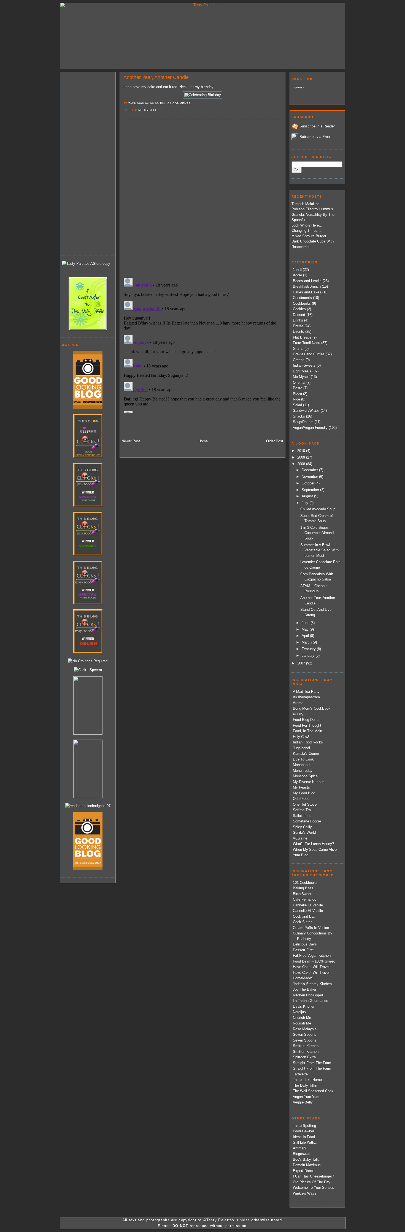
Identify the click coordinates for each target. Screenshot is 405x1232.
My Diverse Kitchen (308, 782)
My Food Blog (304, 793)
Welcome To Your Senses (313, 1187)
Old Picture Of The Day (311, 1182)
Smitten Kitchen (305, 1046)
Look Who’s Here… (306, 225)
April (306, 636)
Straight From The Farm (312, 1063)
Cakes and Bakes (307, 292)
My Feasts (301, 787)
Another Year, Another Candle (156, 77)
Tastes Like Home (307, 1080)
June (306, 623)
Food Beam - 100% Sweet (314, 961)
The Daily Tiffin (305, 1085)
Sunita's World (304, 832)
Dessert (299, 315)
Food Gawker (303, 1131)
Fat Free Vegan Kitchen (312, 955)
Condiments (302, 298)
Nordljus (299, 1012)
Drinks (298, 320)
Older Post (274, 441)
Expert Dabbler (305, 1171)
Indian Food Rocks (308, 742)
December (310, 470)
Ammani (299, 1148)
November (310, 477)
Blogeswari (301, 1154)
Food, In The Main (307, 731)
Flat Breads (302, 337)
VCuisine (300, 838)
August (308, 496)
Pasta (297, 388)
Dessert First (303, 950)
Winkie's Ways (304, 1193)
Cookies (299, 309)
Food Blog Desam (307, 720)
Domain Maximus (307, 1165)
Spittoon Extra (304, 1057)
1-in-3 (297, 270)
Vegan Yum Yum (306, 1097)
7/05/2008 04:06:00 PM (146, 103)
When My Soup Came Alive (315, 849)
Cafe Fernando (304, 899)
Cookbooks (302, 303)
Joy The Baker (304, 989)
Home (203, 441)
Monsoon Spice (305, 776)
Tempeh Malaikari (305, 204)
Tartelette (300, 1074)
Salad (297, 405)
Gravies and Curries (309, 354)
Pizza (297, 394)
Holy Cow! (301, 737)
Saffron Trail (302, 810)
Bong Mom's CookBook (311, 708)
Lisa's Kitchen (304, 1006)
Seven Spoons (304, 1034)
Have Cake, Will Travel (311, 967)
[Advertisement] (84, 165)
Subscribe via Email (315, 137)
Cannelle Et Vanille (308, 905)
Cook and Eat (304, 916)
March (307, 642)
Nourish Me (302, 1018)
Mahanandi (301, 765)
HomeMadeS (303, 978)
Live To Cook (303, 759)
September (311, 490)
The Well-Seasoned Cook (313, 1091)
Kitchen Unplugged (308, 995)
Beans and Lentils (307, 281)
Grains (298, 349)
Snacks (299, 416)
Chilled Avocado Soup (317, 509)
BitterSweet (302, 894)
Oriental (299, 382)
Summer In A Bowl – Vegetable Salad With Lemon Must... (319, 550)
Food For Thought (307, 725)
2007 (301, 663)
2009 (301, 457)
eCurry (298, 714)
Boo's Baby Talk (306, 1159)
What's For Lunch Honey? (313, 844)
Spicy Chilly (302, 827)
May (306, 629)
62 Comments (179, 103)
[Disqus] (202, 198)
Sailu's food (302, 816)
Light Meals (302, 371)
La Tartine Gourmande (310, 1001)
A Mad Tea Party (306, 691)
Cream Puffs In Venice (311, 928)
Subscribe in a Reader (317, 126)
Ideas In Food (304, 1137)
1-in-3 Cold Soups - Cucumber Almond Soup (317, 532)
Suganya (297, 87)
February (309, 649)
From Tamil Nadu (306, 343)
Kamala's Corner (306, 753)
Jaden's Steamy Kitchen (312, 984)
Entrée (298, 326)
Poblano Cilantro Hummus (312, 209)
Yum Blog (300, 855)
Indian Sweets (304, 365)
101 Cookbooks (305, 883)
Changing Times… (306, 230)
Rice (296, 399)
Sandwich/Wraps (306, 410)
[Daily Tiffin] (88, 329)
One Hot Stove (305, 804)
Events (298, 331)
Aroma (298, 703)
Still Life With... (305, 1142)
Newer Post (130, 441)
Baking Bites (303, 888)
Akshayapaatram (306, 697)
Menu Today (302, 770)
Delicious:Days (305, 944)
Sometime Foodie (307, 821)
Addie (297, 275)
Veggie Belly (303, 1102)
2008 (301, 464)
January (308, 655)
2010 (301, 451)
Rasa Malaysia (305, 1029)
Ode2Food (301, 799)
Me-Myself (147, 109)
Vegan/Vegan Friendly (310, 428)
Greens (298, 360)
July (305, 503)
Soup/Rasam (303, 422)
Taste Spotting (304, 1126)
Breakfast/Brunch (307, 286)
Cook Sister (302, 922)
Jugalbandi (301, 748)
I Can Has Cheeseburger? (313, 1176)
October (308, 483)
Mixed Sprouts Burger (308, 236)
